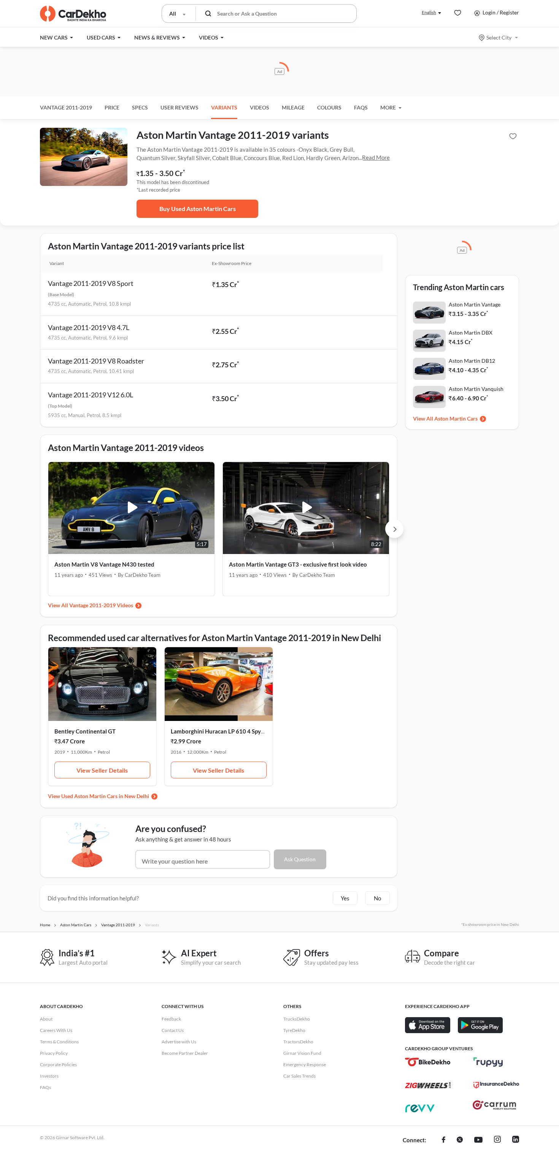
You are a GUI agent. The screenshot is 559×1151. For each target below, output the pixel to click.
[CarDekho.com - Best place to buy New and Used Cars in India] (73, 14)
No (377, 898)
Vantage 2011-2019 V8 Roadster (96, 361)
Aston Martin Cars (456, 418)
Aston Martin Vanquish (476, 389)
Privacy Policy (54, 1053)
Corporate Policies (58, 1064)
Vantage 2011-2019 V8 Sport (90, 283)
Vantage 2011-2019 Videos (101, 605)
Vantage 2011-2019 (66, 107)
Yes (345, 898)
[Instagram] (497, 1140)
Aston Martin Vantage (474, 304)
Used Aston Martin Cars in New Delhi (105, 796)
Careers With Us (56, 1030)
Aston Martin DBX (470, 332)
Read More (376, 157)
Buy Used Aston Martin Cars (197, 208)
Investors (49, 1076)
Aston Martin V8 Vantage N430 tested (104, 564)
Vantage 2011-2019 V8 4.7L (88, 327)
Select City (498, 37)
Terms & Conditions (59, 1042)
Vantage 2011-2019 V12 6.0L (90, 395)
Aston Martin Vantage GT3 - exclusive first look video (298, 564)
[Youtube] (478, 1140)
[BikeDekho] (428, 1062)
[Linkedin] (515, 1140)
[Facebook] (443, 1140)
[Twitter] (460, 1140)
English (429, 12)
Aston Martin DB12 (472, 360)
